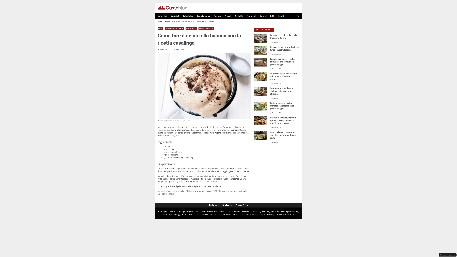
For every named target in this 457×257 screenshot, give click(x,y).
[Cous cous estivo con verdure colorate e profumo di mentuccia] (260, 76)
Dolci (272, 16)
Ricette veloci (162, 16)
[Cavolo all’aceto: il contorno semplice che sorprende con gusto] (260, 135)
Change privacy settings (448, 255)
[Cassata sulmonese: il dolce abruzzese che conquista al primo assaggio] (260, 62)
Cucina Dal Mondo (203, 16)
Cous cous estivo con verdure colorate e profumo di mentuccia (283, 76)
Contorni (263, 16)
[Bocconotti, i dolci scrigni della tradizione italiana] (260, 38)
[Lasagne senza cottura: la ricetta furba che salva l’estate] (260, 50)
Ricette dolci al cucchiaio (174, 28)
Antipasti (228, 16)
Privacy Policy (242, 205)
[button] (298, 16)
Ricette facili (175, 16)
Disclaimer (227, 205)
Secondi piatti (251, 16)
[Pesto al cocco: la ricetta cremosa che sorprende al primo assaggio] (260, 106)
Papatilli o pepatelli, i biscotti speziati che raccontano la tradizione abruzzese (283, 120)
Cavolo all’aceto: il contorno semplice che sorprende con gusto (283, 135)
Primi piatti (239, 16)
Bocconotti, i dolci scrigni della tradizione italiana (283, 36)
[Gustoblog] (172, 8)
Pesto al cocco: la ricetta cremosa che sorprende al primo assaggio (282, 106)
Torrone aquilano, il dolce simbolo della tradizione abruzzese (281, 91)
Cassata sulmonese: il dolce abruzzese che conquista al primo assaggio (282, 62)
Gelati (160, 28)
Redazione (214, 205)
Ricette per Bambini (206, 28)
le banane (171, 168)
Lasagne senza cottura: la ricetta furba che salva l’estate (284, 48)
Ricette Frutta (191, 28)
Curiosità (281, 16)
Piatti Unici (217, 16)
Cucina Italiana (188, 16)
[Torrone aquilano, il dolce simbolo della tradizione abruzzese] (260, 91)
